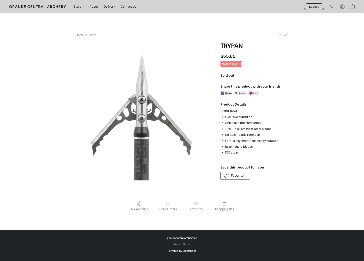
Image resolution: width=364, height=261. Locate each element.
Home (80, 35)
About (93, 7)
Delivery (109, 7)
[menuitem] (280, 35)
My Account (139, 209)
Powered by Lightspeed (182, 250)
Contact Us (128, 7)
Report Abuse (182, 244)
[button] (37, 6)
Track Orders (168, 209)
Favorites (196, 209)
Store (78, 7)
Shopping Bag (224, 209)
